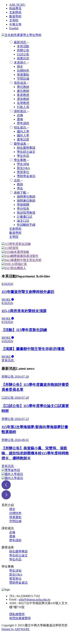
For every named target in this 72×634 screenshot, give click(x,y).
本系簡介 (20, 62)
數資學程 (15, 16)
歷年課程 (23, 123)
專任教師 (23, 86)
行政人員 (23, 107)
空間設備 (23, 78)
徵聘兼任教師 (26, 200)
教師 (20, 184)
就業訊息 (23, 58)
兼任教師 (23, 90)
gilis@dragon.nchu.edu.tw (35, 599)
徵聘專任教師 (26, 196)
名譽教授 (23, 103)
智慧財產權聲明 (20, 618)
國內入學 (23, 131)
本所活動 (23, 46)
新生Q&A (23, 168)
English (13, 28)
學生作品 (23, 155)
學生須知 (23, 164)
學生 (20, 188)
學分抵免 (23, 208)
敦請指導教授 (26, 212)
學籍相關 (23, 204)
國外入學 (23, 135)
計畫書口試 (24, 216)
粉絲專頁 (15, 8)
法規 (17, 180)
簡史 (20, 66)
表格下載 (20, 192)
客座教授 (23, 95)
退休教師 (23, 99)
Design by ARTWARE (16, 629)
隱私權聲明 (17, 614)
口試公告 (23, 54)
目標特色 (23, 70)
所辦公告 (23, 50)
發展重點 (23, 74)
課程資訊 (20, 111)
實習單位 (23, 172)
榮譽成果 (20, 143)
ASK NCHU (17, 4)
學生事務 (20, 160)
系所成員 (20, 82)
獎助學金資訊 (26, 176)
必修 (20, 115)
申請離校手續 (26, 224)
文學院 (13, 20)
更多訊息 (8, 360)
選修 (20, 119)
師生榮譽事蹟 (26, 147)
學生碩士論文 (26, 151)
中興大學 (15, 24)
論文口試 (23, 220)
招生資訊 (20, 127)
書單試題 (23, 139)
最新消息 (20, 42)
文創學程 (15, 12)
